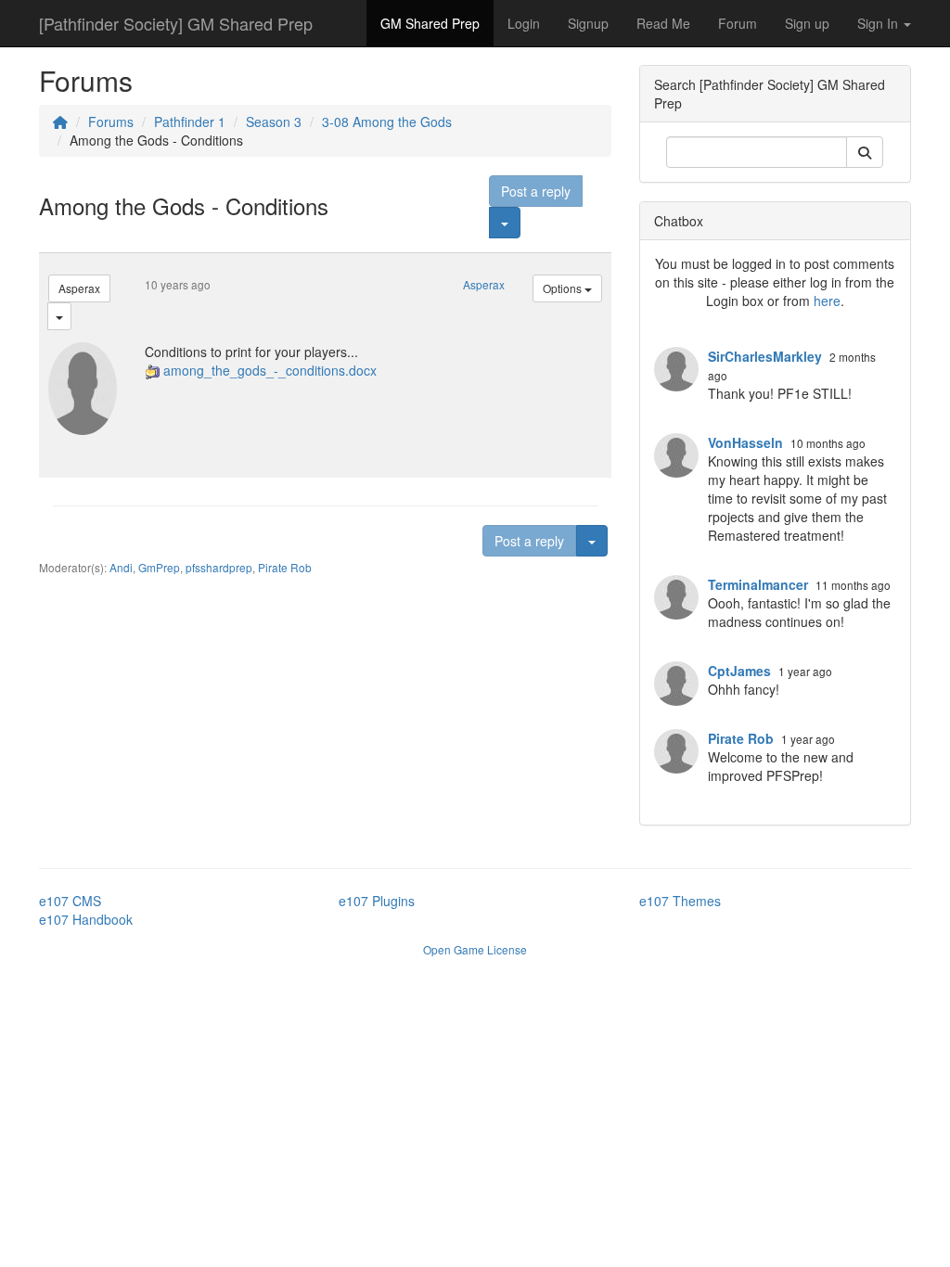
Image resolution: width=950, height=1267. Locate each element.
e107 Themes (680, 900)
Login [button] (523, 23)
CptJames (739, 670)
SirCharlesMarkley (765, 356)
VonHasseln (745, 442)
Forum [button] (737, 23)
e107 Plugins (377, 900)
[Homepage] (60, 121)
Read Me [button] (663, 23)
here (827, 300)
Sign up (807, 23)
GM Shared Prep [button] (430, 23)
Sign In (879, 23)
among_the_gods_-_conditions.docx (270, 370)
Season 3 (274, 121)
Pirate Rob (285, 567)
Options (563, 288)
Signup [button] (588, 23)
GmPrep (159, 567)
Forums (111, 121)
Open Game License (475, 949)
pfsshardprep (219, 567)
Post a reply (536, 191)
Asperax (79, 288)
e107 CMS (70, 900)
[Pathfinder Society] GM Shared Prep (176, 23)
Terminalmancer (758, 584)
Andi (121, 567)
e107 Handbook (86, 919)
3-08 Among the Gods (387, 121)
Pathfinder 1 (189, 121)
